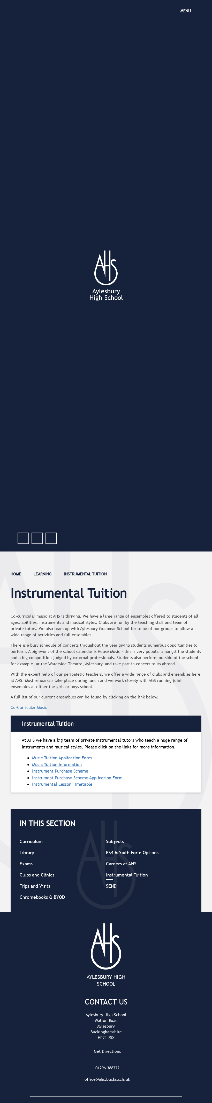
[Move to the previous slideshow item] (23, 538)
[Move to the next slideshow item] (37, 538)
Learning (43, 574)
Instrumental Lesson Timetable (62, 784)
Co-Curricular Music (29, 707)
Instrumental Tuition (85, 574)
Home (16, 574)
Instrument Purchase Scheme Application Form (77, 778)
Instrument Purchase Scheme (60, 771)
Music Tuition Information (57, 765)
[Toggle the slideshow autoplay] (51, 538)
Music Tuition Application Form (62, 758)
